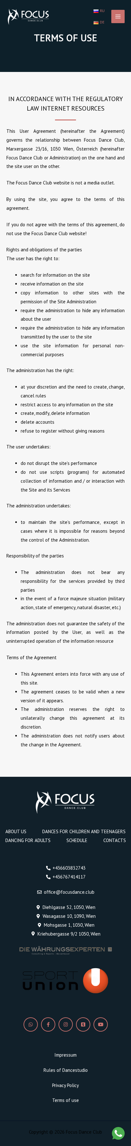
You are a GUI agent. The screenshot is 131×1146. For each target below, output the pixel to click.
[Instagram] (66, 1024)
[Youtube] (100, 1024)
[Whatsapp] (31, 1024)
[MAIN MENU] (118, 16)
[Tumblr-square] (83, 1024)
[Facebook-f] (48, 1024)
